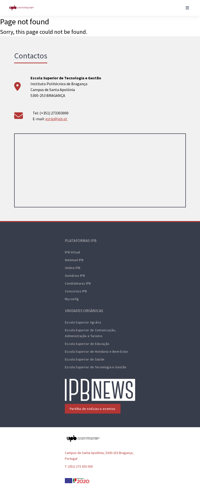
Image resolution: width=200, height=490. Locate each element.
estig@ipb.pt (56, 118)
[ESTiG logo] (21, 8)
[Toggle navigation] (187, 8)
